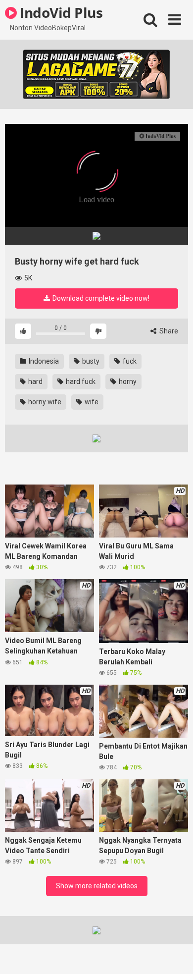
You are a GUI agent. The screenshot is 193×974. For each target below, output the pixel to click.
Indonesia (43, 361)
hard (35, 381)
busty (90, 361)
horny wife (44, 402)
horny (127, 381)
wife (90, 402)
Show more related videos (97, 886)
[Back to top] (174, 954)
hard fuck (80, 381)
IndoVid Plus (59, 12)
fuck (129, 361)
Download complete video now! (100, 298)
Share (168, 331)
